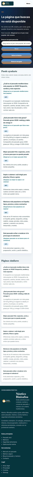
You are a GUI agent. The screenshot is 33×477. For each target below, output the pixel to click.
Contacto (6, 458)
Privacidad (6, 468)
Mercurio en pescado (9, 451)
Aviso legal (6, 466)
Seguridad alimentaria (10, 442)
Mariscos (6, 440)
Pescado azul (7, 437)
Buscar (16, 48)
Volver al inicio (16, 55)
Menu (28, 3)
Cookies (5, 470)
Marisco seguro (8, 454)
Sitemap (5, 472)
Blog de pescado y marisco (11, 456)
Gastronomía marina (9, 444)
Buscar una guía (16, 61)
